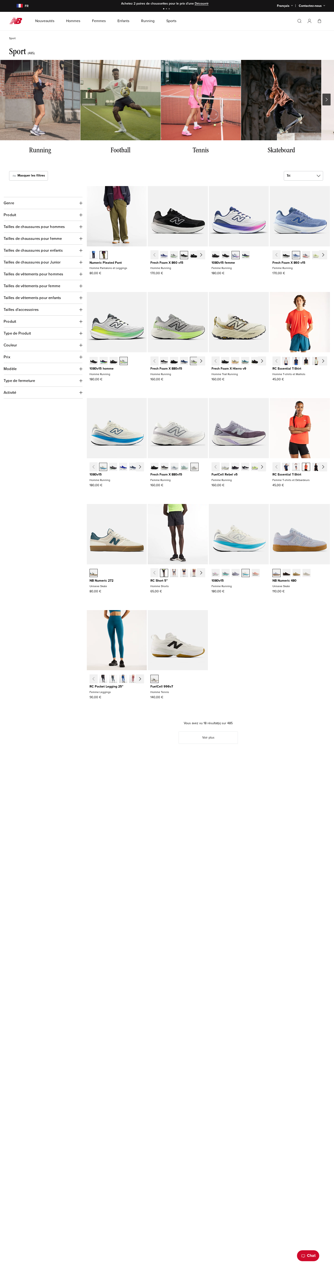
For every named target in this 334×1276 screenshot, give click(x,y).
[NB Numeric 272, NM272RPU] (94, 573)
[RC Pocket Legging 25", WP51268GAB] (123, 679)
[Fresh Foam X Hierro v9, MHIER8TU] (255, 361)
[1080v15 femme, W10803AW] (216, 255)
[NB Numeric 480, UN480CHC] (286, 573)
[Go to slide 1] (164, 9)
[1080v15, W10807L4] (216, 573)
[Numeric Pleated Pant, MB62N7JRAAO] (104, 255)
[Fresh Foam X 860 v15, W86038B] (296, 255)
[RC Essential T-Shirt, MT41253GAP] (326, 361)
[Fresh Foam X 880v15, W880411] (174, 467)
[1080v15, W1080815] (226, 255)
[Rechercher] (299, 21)
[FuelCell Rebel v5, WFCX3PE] (265, 467)
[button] (309, 21)
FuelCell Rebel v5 (225, 474)
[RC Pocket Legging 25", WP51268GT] (113, 679)
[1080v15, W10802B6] (236, 573)
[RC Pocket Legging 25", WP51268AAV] (143, 679)
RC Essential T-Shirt (286, 369)
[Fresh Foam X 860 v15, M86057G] (194, 255)
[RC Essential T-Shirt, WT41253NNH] (286, 467)
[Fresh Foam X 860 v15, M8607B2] (164, 255)
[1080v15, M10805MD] (114, 361)
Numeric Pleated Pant (106, 263)
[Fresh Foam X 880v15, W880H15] (164, 467)
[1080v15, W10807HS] (226, 573)
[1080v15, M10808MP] (124, 361)
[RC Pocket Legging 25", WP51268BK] (103, 679)
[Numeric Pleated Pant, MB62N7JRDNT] (94, 255)
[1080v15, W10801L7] (236, 255)
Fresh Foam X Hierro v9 (229, 369)
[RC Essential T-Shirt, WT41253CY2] (326, 467)
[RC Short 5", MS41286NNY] (184, 573)
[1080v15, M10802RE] (133, 467)
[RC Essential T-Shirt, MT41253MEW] (316, 361)
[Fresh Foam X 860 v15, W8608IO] (316, 255)
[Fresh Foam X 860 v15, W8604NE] (286, 255)
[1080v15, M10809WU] (143, 467)
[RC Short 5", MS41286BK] (164, 573)
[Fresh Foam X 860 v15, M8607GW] (184, 255)
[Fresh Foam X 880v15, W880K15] (154, 467)
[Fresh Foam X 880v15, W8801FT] (184, 467)
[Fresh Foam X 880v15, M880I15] (184, 361)
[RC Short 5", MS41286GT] (174, 573)
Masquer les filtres (31, 175)
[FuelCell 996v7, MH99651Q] (154, 679)
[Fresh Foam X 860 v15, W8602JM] (306, 255)
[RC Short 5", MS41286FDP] (194, 573)
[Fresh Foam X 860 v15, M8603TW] (174, 255)
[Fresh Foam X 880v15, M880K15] (174, 361)
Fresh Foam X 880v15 (166, 369)
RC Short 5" (159, 581)
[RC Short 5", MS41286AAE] (204, 573)
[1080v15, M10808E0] (103, 467)
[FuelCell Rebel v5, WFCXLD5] (225, 467)
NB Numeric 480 (284, 581)
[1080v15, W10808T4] (256, 573)
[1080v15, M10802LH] (123, 467)
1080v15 (96, 474)
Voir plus (208, 737)
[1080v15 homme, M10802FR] (94, 361)
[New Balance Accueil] (17, 21)
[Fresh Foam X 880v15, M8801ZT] (194, 361)
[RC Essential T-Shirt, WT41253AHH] (296, 467)
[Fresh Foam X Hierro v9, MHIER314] (245, 361)
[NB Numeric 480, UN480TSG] (296, 573)
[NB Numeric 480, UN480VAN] (306, 573)
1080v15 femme (223, 263)
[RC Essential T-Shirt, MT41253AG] (286, 361)
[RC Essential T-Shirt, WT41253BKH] (316, 467)
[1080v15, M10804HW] (113, 467)
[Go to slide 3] (169, 9)
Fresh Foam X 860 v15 (166, 263)
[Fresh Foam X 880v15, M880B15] (164, 361)
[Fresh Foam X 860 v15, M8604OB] (204, 255)
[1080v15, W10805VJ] (246, 573)
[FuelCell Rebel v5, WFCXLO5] (235, 467)
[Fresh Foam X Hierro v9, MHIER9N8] (235, 361)
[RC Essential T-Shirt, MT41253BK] (306, 361)
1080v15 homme (102, 369)
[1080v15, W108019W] (246, 255)
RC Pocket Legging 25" (106, 686)
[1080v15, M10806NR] (104, 361)
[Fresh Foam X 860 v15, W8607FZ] (326, 255)
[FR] (17, 6)
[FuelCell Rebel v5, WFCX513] (255, 467)
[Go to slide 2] (167, 9)
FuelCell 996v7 (161, 686)
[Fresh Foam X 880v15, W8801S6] (194, 467)
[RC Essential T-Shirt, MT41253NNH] (296, 361)
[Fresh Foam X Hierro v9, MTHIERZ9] (225, 361)
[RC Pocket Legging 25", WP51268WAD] (133, 679)
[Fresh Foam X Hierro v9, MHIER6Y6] (265, 361)
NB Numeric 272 (101, 581)
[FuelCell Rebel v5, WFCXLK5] (245, 467)
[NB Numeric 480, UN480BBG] (276, 573)
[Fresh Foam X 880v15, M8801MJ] (204, 361)
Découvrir (202, 3)
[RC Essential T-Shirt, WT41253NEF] (306, 467)
